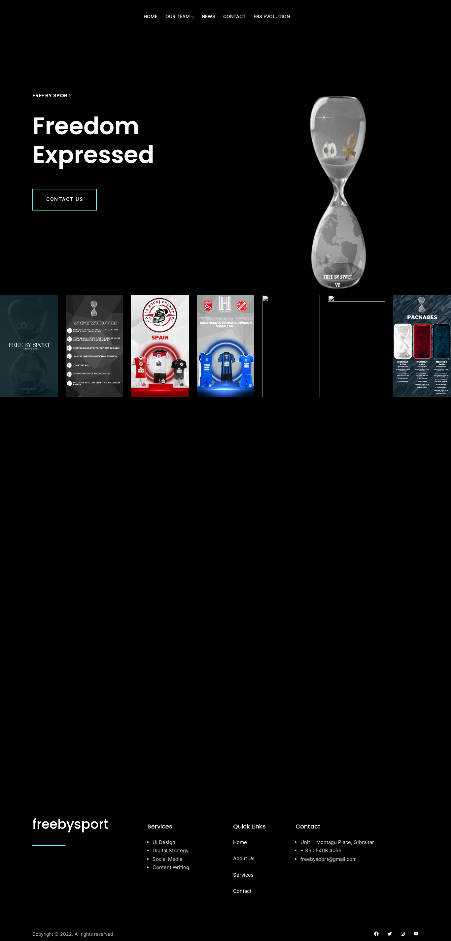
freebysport (70, 824)
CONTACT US (64, 199)
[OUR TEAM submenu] (192, 16)
